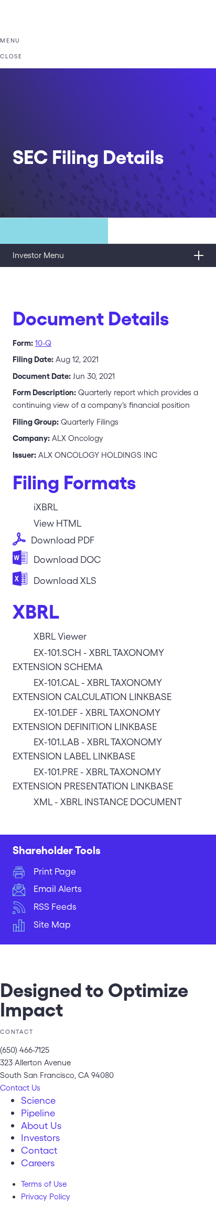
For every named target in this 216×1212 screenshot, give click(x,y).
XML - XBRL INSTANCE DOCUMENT (108, 801)
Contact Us (20, 1088)
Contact (39, 1150)
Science (38, 1100)
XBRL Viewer (60, 636)
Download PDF (62, 540)
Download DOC (67, 559)
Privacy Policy (45, 1196)
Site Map (52, 924)
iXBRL (46, 506)
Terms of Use (44, 1184)
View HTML (58, 523)
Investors (40, 1137)
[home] (108, 30)
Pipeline (38, 1112)
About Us (41, 1125)
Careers (38, 1162)
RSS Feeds (55, 906)
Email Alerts (58, 889)
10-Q (43, 343)
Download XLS (65, 580)
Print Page (55, 871)
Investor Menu (38, 255)
